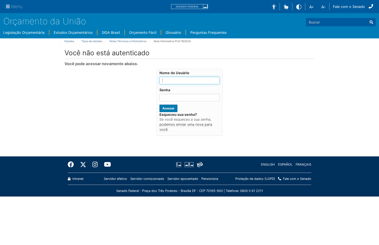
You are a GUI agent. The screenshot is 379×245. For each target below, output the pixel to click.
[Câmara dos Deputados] (179, 164)
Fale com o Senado (349, 6)
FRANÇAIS (303, 164)
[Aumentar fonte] (311, 6)
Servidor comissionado (147, 179)
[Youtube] (106, 164)
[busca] (371, 22)
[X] (83, 164)
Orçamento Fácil (142, 32)
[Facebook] (72, 164)
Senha (164, 90)
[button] (286, 6)
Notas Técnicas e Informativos (128, 41)
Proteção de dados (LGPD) (255, 179)
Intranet (78, 179)
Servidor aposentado (182, 179)
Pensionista (209, 179)
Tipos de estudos (91, 41)
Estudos (69, 41)
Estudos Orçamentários (73, 32)
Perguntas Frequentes (208, 32)
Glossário (173, 32)
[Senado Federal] (189, 6)
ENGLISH (268, 164)
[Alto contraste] (298, 6)
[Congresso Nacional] (189, 164)
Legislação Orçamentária (24, 32)
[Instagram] (95, 164)
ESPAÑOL (285, 164)
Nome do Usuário (174, 73)
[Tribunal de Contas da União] (199, 164)
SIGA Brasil (111, 32)
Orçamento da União (44, 21)
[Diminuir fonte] (323, 6)
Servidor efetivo (115, 179)
